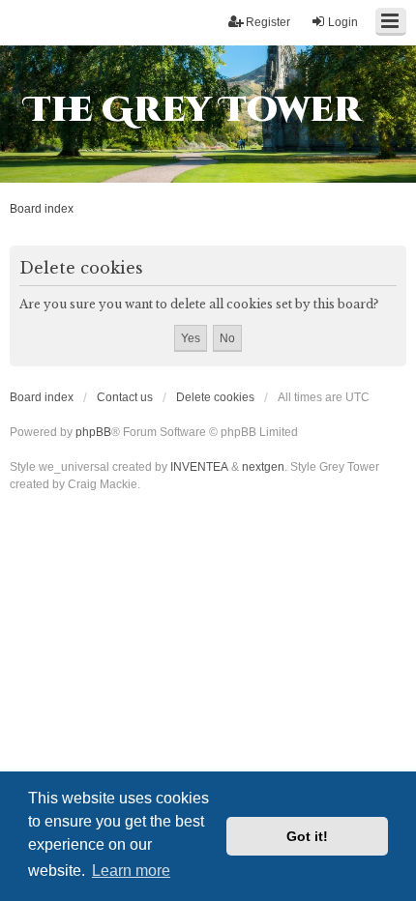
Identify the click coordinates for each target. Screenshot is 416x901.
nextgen (263, 467)
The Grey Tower (193, 110)
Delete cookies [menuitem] (215, 397)
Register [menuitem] (268, 22)
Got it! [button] (307, 836)
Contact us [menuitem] (125, 397)
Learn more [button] (131, 870)
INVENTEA (199, 467)
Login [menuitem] (343, 22)
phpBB (93, 432)
